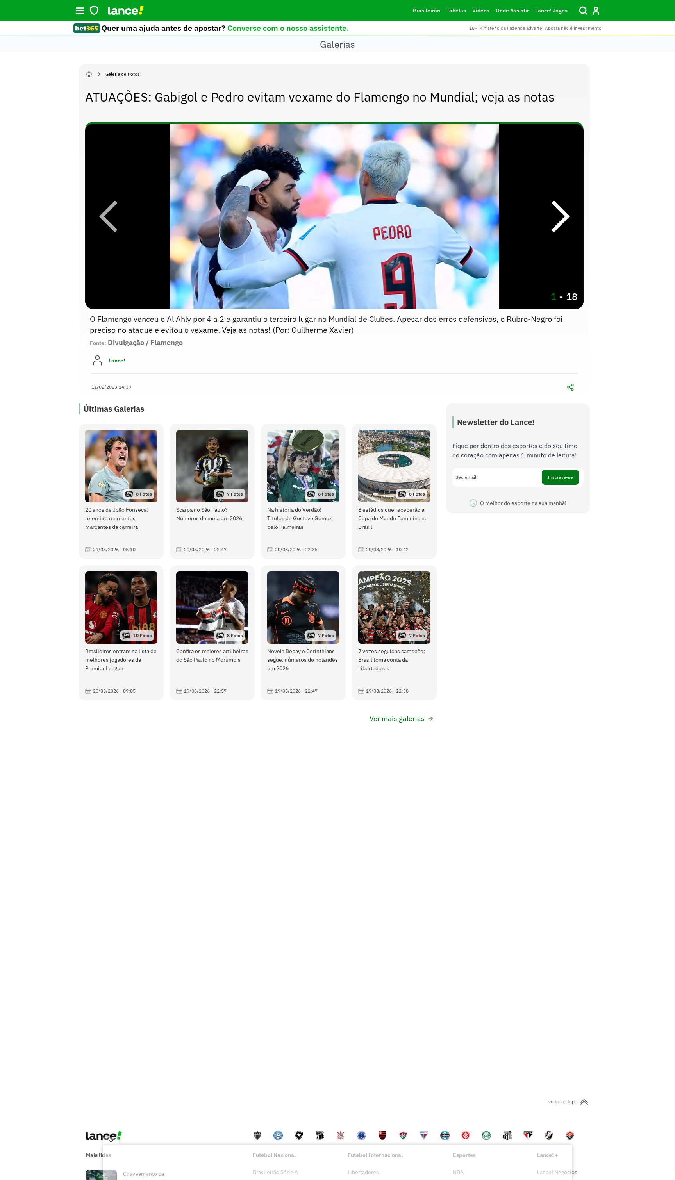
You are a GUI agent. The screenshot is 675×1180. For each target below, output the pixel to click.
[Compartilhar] (570, 387)
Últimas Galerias (114, 408)
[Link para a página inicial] (89, 74)
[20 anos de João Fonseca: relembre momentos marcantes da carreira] (121, 491)
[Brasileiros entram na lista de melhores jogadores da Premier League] (121, 632)
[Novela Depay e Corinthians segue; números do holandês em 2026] (303, 632)
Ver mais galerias (397, 718)
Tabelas (456, 10)
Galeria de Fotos (122, 74)
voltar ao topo (562, 1102)
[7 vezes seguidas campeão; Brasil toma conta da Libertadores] (394, 632)
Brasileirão (426, 10)
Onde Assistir (512, 10)
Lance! (117, 360)
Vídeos (480, 10)
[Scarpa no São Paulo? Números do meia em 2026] (212, 491)
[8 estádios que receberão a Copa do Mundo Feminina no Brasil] (394, 491)
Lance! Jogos (551, 10)
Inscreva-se (560, 477)
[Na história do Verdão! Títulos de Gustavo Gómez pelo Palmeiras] (303, 491)
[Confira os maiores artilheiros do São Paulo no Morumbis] (212, 632)
